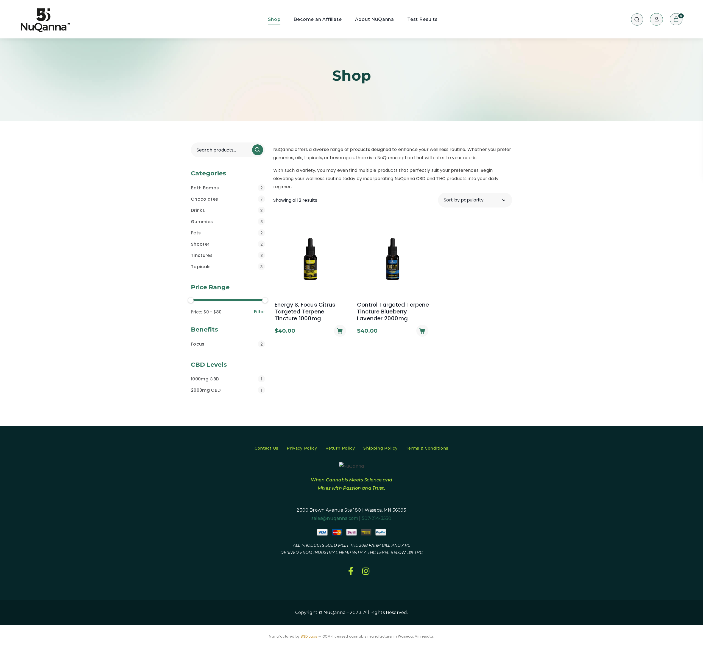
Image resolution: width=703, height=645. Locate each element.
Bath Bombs (227, 188)
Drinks (227, 210)
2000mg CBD (226, 390)
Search (257, 149)
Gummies (227, 221)
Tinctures (227, 255)
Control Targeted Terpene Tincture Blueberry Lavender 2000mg (393, 311)
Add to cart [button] (340, 331)
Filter (259, 312)
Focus (227, 344)
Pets (227, 233)
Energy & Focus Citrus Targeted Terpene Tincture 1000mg (305, 311)
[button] (637, 19)
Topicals (227, 266)
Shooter (227, 244)
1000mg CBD (226, 379)
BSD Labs (309, 636)
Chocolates (227, 199)
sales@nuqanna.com (334, 518)
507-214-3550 (377, 518)
